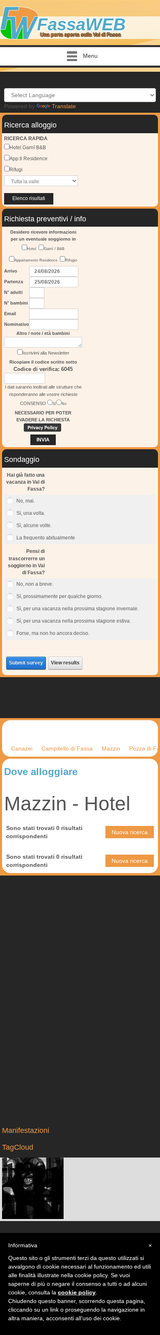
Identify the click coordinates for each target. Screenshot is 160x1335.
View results (65, 663)
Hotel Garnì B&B (27, 147)
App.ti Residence (28, 158)
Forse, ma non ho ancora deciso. (52, 633)
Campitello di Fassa (67, 748)
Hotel (33, 249)
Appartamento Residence (37, 260)
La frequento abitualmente (45, 538)
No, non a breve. (34, 584)
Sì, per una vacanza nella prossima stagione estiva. (73, 621)
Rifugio (71, 260)
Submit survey (26, 663)
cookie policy (77, 1292)
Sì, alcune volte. (34, 525)
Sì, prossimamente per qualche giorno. (59, 596)
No (64, 404)
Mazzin (111, 748)
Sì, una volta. (30, 513)
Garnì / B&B (54, 249)
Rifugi (16, 170)
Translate (64, 106)
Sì (54, 404)
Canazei (21, 748)
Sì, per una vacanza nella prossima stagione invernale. (77, 609)
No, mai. (25, 501)
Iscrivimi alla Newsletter (46, 352)
